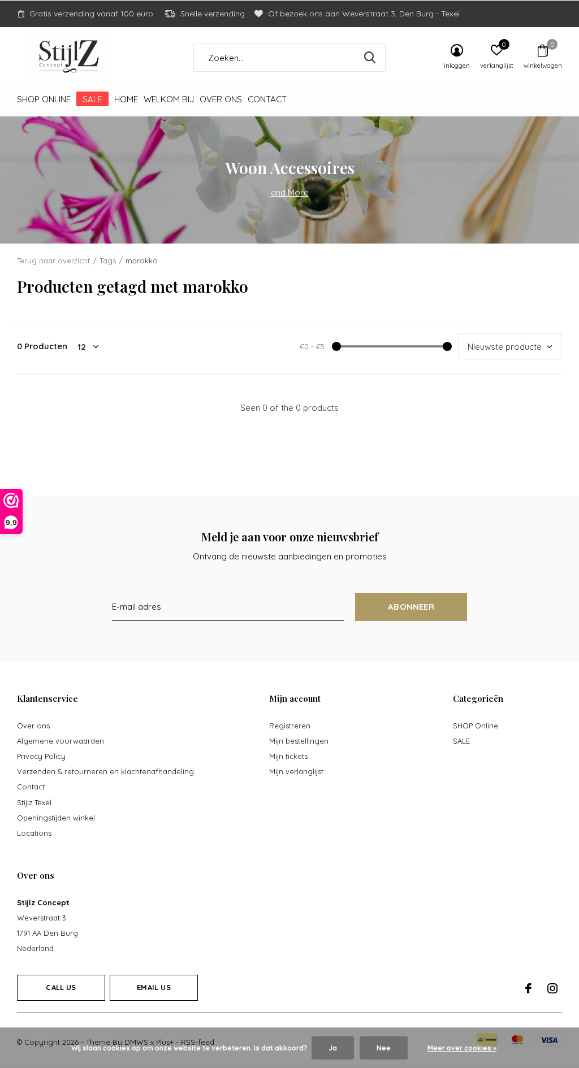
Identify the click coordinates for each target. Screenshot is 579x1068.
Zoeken (370, 58)
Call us (61, 987)
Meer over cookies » (461, 1048)
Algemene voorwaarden (60, 740)
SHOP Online (44, 99)
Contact (267, 99)
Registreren (289, 725)
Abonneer (411, 606)
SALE (92, 99)
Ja (333, 1048)
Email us (153, 987)
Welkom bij (169, 99)
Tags (108, 260)
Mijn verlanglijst (296, 771)
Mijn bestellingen (299, 740)
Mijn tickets (288, 756)
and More (290, 192)
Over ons (221, 99)
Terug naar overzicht (53, 260)
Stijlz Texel (34, 802)
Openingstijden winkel (56, 817)
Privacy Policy (41, 756)
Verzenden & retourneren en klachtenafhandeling (105, 771)
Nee (384, 1048)
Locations (34, 832)
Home (126, 99)
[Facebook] (528, 988)
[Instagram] (552, 988)
